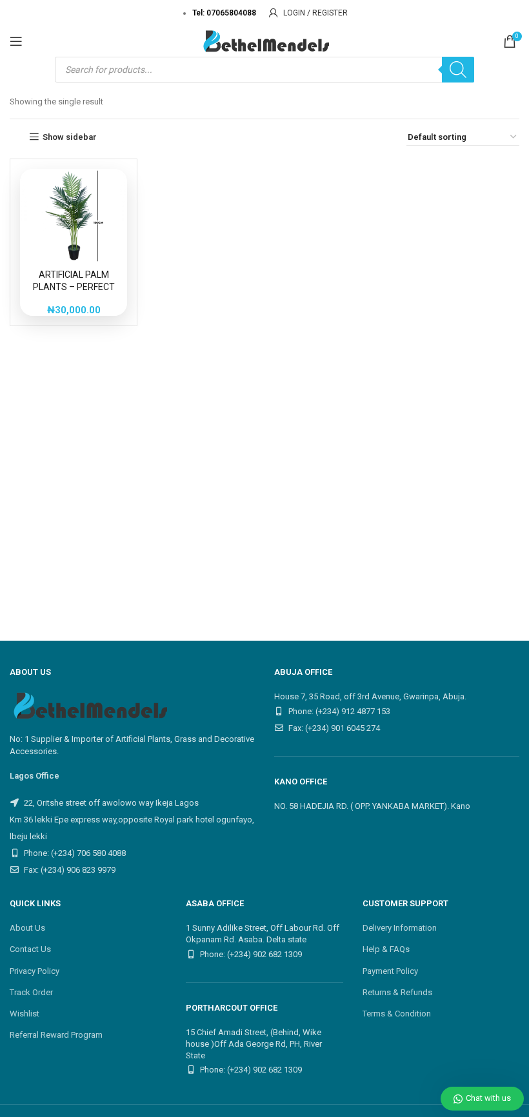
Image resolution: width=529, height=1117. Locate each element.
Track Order (31, 992)
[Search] (458, 70)
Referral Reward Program (56, 1035)
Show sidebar (70, 137)
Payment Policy (390, 971)
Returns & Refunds (397, 992)
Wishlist (24, 1013)
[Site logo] (264, 40)
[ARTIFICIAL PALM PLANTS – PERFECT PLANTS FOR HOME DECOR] (73, 216)
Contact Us (30, 949)
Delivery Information (400, 928)
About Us (27, 928)
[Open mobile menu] (16, 41)
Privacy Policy (34, 971)
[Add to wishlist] (105, 188)
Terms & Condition (397, 1013)
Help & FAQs (386, 949)
